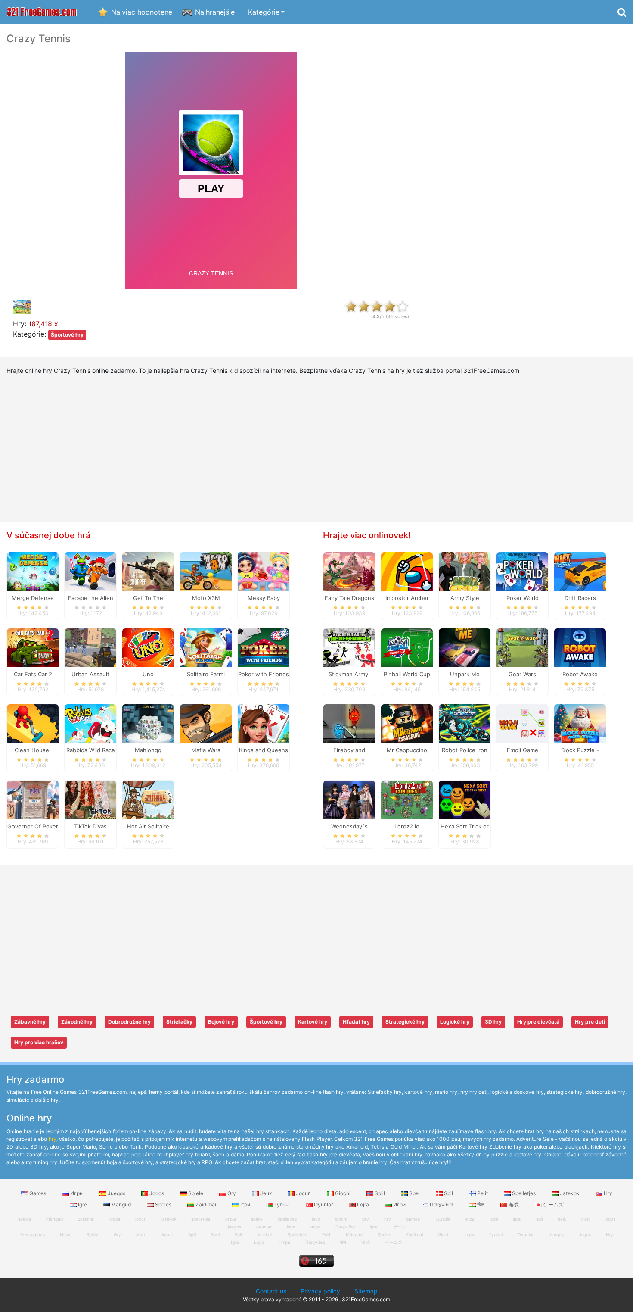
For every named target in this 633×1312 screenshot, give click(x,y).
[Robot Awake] (580, 647)
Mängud (354, 1234)
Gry (231, 1193)
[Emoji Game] (522, 723)
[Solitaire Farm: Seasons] (206, 647)
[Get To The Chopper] (148, 570)
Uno (148, 674)
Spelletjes (524, 1193)
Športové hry (67, 334)
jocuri (140, 1218)
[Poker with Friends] (263, 647)
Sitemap (366, 1291)
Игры (77, 1193)
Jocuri (303, 1193)
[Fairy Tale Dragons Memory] (349, 570)
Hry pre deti (590, 1021)
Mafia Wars (205, 750)
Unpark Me (465, 674)
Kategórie (263, 12)
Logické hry (454, 1021)
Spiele (196, 1193)
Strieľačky (179, 1021)
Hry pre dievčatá (538, 1021)
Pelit (482, 1193)
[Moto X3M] (206, 570)
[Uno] (148, 647)
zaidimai (86, 1218)
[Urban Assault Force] (90, 647)
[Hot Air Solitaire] (148, 799)
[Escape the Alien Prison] (90, 570)
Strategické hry (405, 1021)
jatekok (168, 1218)
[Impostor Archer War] (407, 570)
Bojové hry (221, 1021)
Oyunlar (323, 1204)
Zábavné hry (30, 1021)
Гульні (282, 1204)
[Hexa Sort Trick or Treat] (464, 799)
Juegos (116, 1193)
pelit (562, 1218)
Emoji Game (522, 750)
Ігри (245, 1204)
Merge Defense (33, 597)
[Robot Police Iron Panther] (464, 723)
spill (494, 1218)
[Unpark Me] (464, 647)
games (413, 1218)
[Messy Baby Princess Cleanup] (263, 570)
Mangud (121, 1204)
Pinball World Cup (407, 674)
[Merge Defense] (33, 570)
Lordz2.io (406, 826)
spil (539, 1218)
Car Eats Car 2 (33, 674)
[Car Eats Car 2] (33, 647)
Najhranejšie (215, 12)
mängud (54, 1218)
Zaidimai (205, 1204)
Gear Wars (522, 674)
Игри (399, 1204)
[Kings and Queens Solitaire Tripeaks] (263, 723)
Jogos (156, 1193)
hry (52, 1139)
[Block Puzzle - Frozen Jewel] (580, 723)
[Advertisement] (527, 162)
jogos (114, 1218)
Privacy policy (320, 1291)
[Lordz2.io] (407, 799)
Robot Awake (580, 674)
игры (470, 1218)
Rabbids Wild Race (90, 750)
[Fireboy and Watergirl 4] (349, 723)
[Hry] (42, 12)
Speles (163, 1204)
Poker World (522, 597)
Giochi (343, 1193)
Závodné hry (77, 1021)
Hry (607, 1193)
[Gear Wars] (522, 647)
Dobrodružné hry (129, 1021)
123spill (442, 1218)
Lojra (363, 1204)
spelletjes (200, 1218)
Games (37, 1193)
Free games (32, 1234)
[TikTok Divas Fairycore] (90, 799)
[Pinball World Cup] (407, 647)
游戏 (513, 1204)
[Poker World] (522, 570)
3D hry (493, 1021)
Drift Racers (580, 597)
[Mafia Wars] (206, 723)
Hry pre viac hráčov (38, 1042)
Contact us (271, 1291)
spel (517, 1218)
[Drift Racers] (580, 570)
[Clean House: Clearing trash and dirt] (33, 723)
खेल (481, 1204)
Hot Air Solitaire (148, 826)
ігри (585, 1218)
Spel (414, 1193)
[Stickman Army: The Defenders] (349, 647)
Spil (448, 1193)
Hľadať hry (356, 1021)
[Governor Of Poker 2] (33, 799)
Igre (82, 1204)
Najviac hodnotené (141, 12)
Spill (379, 1193)
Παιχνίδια (441, 1204)
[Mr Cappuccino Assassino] (407, 723)
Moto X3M (206, 597)
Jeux (266, 1193)
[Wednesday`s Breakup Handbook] (349, 799)
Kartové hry (312, 1021)
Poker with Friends (263, 674)
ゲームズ (553, 1204)
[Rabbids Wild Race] (90, 723)
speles (24, 1218)
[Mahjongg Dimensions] (148, 723)
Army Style (464, 597)
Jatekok (570, 1193)
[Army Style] (464, 570)
